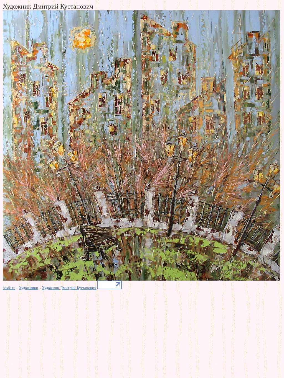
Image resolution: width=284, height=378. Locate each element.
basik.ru (9, 288)
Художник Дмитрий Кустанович (69, 288)
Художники (28, 288)
